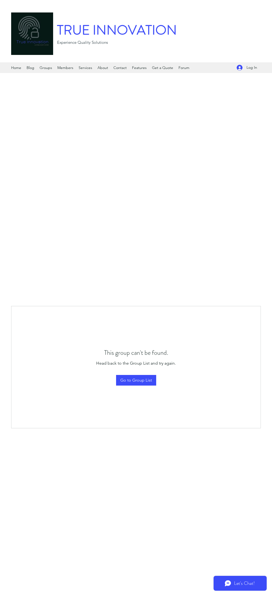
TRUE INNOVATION (117, 30)
